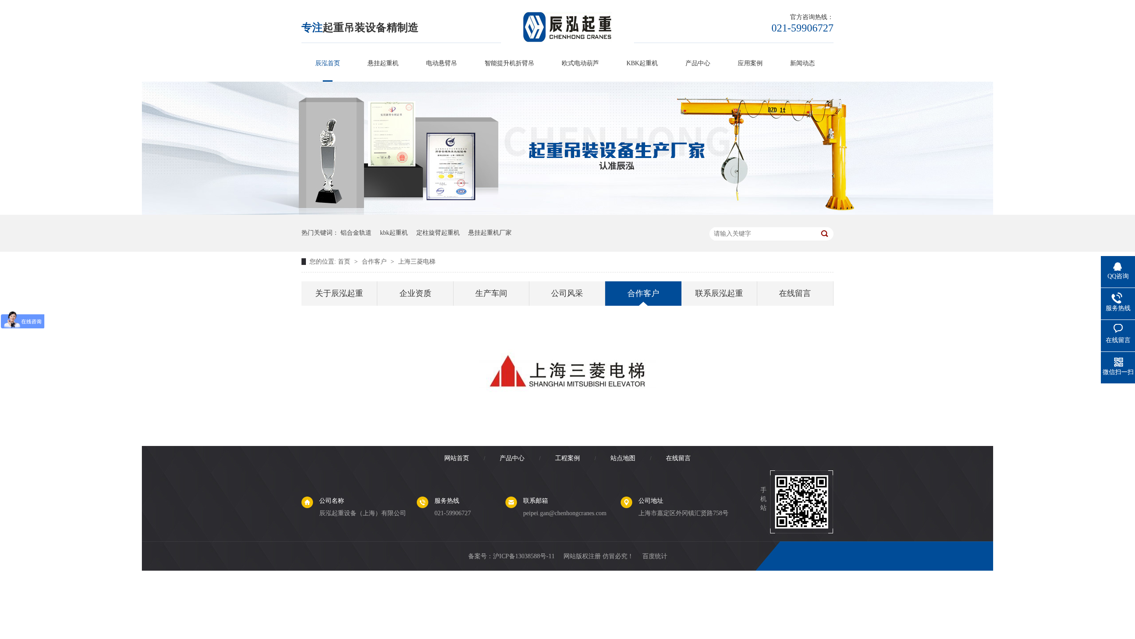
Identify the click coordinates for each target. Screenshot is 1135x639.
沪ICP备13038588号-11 (524, 556)
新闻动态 (802, 63)
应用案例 (750, 63)
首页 (345, 261)
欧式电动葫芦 (580, 63)
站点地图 (623, 458)
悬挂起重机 (383, 63)
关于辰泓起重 (339, 293)
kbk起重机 (394, 232)
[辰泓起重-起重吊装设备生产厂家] (567, 212)
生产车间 (491, 293)
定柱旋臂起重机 (438, 232)
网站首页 (456, 458)
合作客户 (375, 261)
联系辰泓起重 (719, 293)
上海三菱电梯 (416, 261)
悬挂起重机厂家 (490, 232)
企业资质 (415, 293)
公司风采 (567, 293)
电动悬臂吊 (441, 63)
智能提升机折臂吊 (509, 63)
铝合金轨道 (356, 232)
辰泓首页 (327, 63)
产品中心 (697, 63)
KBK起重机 (642, 63)
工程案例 (567, 458)
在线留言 (795, 293)
